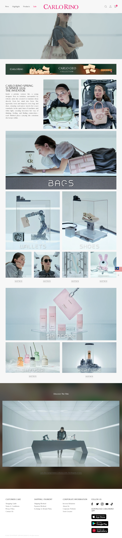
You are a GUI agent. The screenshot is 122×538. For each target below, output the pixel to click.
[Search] (105, 6)
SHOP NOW (18, 281)
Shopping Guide (11, 504)
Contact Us (9, 511)
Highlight (16, 6)
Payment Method (40, 506)
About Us (66, 506)
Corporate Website (69, 509)
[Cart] (115, 6)
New (7, 6)
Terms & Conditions (12, 506)
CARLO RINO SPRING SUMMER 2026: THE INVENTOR (19, 88)
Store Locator (67, 511)
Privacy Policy (10, 509)
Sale (34, 6)
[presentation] (47, 105)
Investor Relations (69, 504)
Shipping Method (40, 504)
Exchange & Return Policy (43, 509)
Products (26, 6)
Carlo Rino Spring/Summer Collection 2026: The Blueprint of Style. (61, 473)
